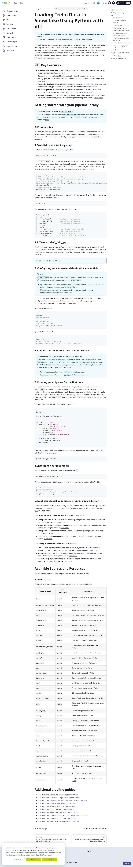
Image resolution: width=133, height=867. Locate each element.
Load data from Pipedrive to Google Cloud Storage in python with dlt (63, 815)
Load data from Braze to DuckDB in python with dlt (56, 803)
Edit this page (42, 828)
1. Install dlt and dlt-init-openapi (119, 21)
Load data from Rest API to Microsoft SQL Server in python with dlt (62, 800)
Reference (10, 50)
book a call (62, 39)
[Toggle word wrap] (100, 174)
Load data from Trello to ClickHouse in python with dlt (58, 806)
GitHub (89, 855)
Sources (10, 24)
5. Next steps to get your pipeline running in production (120, 48)
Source (117, 55)
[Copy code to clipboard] (104, 155)
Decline (33, 859)
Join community (90, 3)
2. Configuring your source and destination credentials (121, 29)
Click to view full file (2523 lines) (49, 261)
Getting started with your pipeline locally (118, 14)
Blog (21, 3)
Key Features (116, 10)
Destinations (11, 29)
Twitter (89, 858)
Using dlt (10, 33)
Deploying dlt (12, 37)
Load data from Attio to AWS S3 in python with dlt (56, 809)
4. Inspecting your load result (121, 43)
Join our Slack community (46, 39)
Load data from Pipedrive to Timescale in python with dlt (58, 818)
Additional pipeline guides (118, 58)
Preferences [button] (48, 855)
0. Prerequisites (117, 17)
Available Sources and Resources (120, 53)
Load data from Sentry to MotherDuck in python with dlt (58, 821)
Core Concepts (12, 15)
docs (36, 511)
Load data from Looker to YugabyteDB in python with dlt (58, 812)
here (57, 58)
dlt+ (8, 20)
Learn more (60, 73)
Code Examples (12, 46)
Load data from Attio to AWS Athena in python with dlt (58, 795)
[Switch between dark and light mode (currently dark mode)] (113, 2)
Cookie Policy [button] (56, 852)
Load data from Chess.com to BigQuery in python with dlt (59, 798)
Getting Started (12, 11)
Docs (16, 3)
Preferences (17, 859)
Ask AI (127, 863)
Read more (44, 372)
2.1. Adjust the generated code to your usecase (120, 34)
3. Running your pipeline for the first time (121, 39)
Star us (104, 3)
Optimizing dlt (12, 42)
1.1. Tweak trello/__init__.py (121, 25)
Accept (50, 859)
